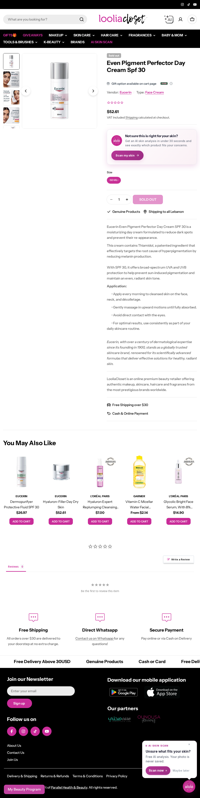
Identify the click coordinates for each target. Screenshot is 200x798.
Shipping (131, 117)
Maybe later (181, 770)
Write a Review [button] (180, 559)
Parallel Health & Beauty (69, 787)
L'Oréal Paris (100, 496)
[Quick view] (34, 462)
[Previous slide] (25, 91)
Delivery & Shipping (22, 776)
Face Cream (154, 92)
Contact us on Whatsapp (94, 638)
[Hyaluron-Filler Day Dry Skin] (60, 471)
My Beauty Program (24, 789)
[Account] (180, 19)
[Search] (81, 19)
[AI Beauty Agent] (168, 19)
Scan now (156, 770)
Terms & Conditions (87, 776)
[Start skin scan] (189, 786)
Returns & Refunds (55, 776)
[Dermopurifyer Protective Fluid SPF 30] (21, 471)
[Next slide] (93, 91)
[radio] (114, 180)
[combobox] (45, 19)
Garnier (139, 496)
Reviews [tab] (13, 566)
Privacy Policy (116, 776)
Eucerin (125, 92)
